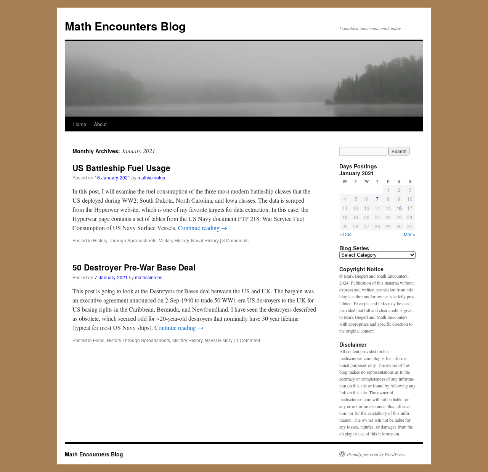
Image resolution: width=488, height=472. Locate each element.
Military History (174, 240)
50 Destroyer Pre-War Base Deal (134, 267)
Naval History (205, 240)
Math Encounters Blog (125, 26)
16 (399, 208)
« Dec (345, 234)
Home (79, 124)
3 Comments (235, 240)
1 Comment (248, 340)
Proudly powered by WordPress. (376, 454)
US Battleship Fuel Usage (121, 167)
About (100, 124)
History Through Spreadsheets (124, 240)
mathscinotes (151, 177)
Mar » (410, 234)
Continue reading (202, 228)
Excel (98, 340)
